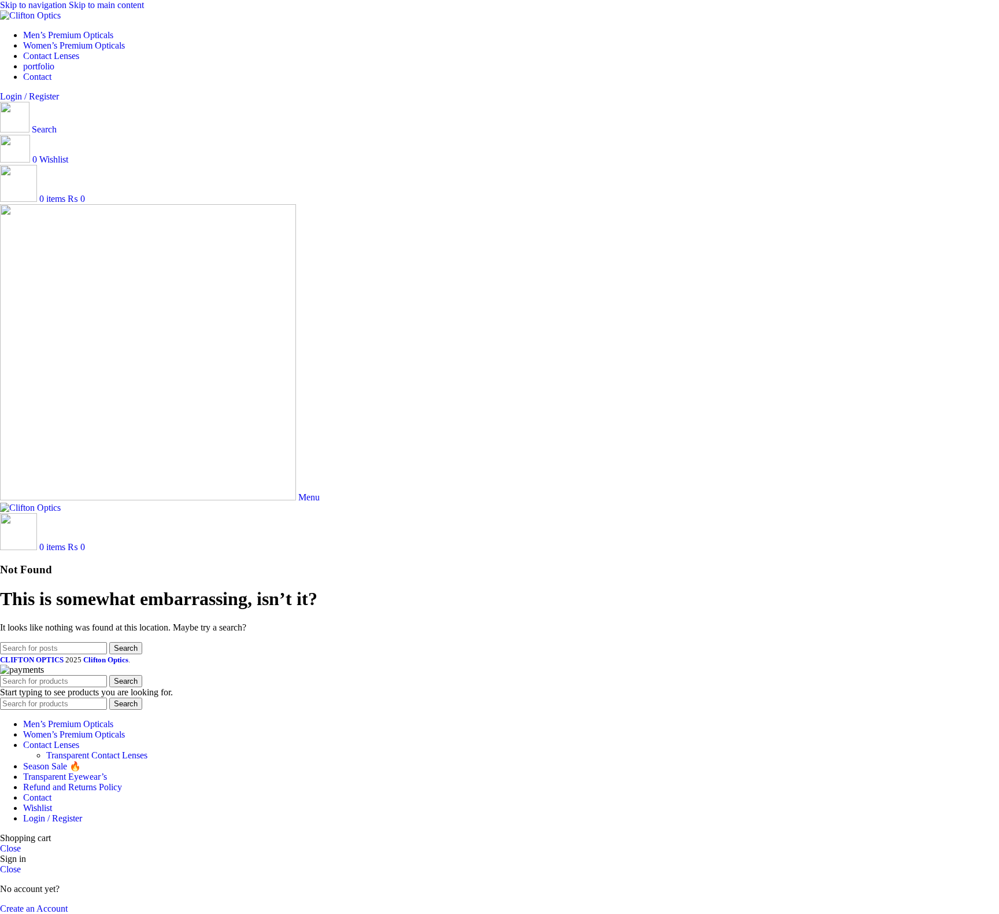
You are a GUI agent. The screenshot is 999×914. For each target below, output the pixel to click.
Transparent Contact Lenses (96, 755)
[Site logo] (30, 15)
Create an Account (34, 908)
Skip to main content (106, 5)
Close (10, 848)
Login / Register (52, 818)
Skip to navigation (34, 5)
